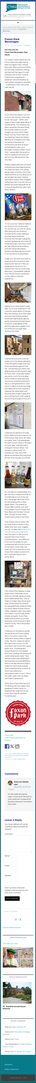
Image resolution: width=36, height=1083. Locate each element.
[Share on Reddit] (17, 746)
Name (7, 856)
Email (7, 866)
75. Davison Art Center (22, 1051)
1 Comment (26, 45)
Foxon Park (9, 735)
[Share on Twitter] (12, 746)
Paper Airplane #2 (19, 1027)
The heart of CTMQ (10, 944)
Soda (23, 759)
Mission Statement (12, 1069)
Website (8, 875)
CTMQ (18, 8)
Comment (9, 834)
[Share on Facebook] (7, 746)
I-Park (16, 1039)
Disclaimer (9, 1064)
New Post (8, 757)
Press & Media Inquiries (11, 927)
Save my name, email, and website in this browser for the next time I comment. (16, 890)
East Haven (17, 759)
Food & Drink (12, 27)
